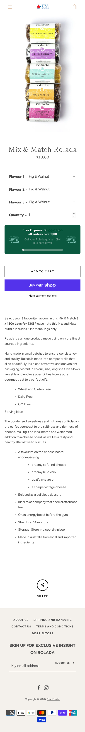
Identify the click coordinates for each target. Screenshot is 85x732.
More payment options (43, 295)
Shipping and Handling (53, 619)
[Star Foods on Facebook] (38, 687)
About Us (20, 619)
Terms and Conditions (54, 626)
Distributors (42, 633)
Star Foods (53, 699)
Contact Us (21, 626)
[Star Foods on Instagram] (46, 687)
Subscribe (62, 662)
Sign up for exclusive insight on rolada (42, 649)
